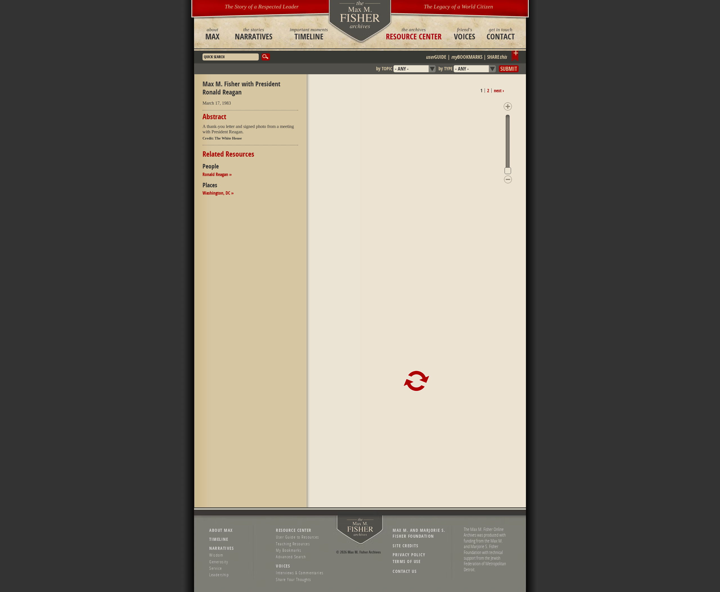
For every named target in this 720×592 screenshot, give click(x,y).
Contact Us (405, 571)
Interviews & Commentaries (300, 572)
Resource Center (414, 33)
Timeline (309, 33)
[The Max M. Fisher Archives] (360, 14)
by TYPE (445, 68)
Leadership (219, 574)
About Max (221, 530)
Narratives (254, 33)
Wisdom (216, 555)
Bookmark (515, 56)
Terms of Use (406, 561)
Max (212, 33)
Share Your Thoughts (293, 579)
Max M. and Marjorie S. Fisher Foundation (419, 533)
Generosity (218, 561)
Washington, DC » (218, 193)
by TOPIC (384, 68)
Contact (501, 33)
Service (215, 568)
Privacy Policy (409, 555)
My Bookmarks (288, 550)
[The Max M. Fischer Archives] (360, 534)
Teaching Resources (293, 543)
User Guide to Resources (297, 537)
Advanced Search (291, 556)
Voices (464, 33)
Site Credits (405, 546)
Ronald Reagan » (217, 174)
